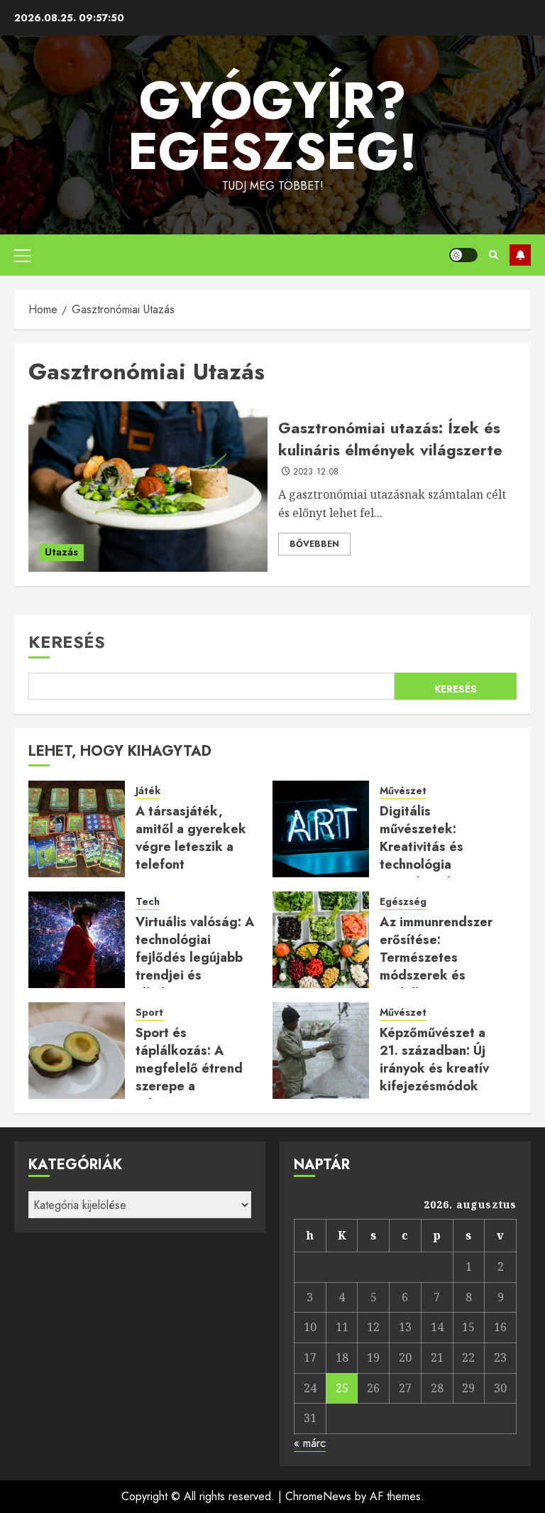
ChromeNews (318, 1496)
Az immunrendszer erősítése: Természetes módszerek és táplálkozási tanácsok (436, 967)
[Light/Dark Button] (463, 255)
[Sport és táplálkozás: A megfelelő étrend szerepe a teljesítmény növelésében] (76, 1050)
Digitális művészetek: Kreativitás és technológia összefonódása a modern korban (431, 856)
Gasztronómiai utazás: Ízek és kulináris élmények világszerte (390, 438)
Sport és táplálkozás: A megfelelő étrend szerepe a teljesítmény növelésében (189, 1078)
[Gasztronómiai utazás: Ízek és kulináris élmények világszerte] (148, 486)
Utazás (61, 552)
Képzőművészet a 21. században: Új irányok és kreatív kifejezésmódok (434, 1060)
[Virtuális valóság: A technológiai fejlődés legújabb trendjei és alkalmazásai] (76, 939)
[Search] (493, 255)
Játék (148, 791)
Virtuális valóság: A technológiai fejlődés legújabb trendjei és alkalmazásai (195, 958)
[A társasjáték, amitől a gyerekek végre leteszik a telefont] (76, 829)
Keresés (66, 641)
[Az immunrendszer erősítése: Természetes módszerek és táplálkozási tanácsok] (320, 939)
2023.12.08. (317, 472)
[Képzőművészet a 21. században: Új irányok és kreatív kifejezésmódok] (320, 1050)
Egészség (403, 902)
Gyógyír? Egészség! (272, 125)
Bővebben (314, 544)
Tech (148, 902)
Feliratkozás (520, 255)
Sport (149, 1012)
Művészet (403, 791)
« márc (310, 1443)
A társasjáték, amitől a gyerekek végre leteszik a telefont (191, 838)
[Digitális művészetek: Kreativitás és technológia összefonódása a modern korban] (320, 829)
